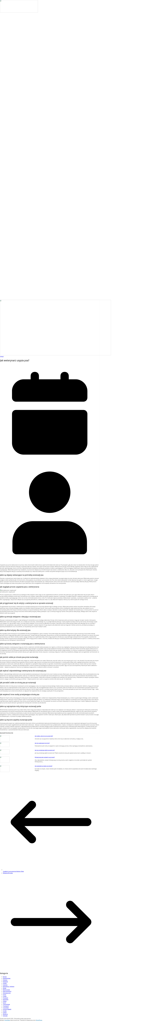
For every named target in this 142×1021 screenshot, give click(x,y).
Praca (4, 994)
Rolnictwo (5, 999)
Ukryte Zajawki (7, 1009)
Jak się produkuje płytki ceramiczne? (45, 750)
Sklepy (5, 1001)
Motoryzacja (6, 990)
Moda (4, 988)
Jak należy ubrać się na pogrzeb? (44, 736)
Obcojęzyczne (7, 993)
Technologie (6, 1004)
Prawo (5, 996)
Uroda (4, 1011)
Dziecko (5, 980)
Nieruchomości (7, 991)
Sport (4, 1003)
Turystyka (6, 1007)
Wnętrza (5, 1014)
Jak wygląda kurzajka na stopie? (43, 766)
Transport (6, 1006)
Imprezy (5, 985)
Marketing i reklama (8, 986)
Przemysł (5, 998)
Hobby (5, 983)
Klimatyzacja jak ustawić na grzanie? (45, 757)
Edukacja (5, 981)
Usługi (2, 356)
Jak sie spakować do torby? (42, 743)
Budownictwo (6, 978)
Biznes (5, 977)
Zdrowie (5, 1016)
